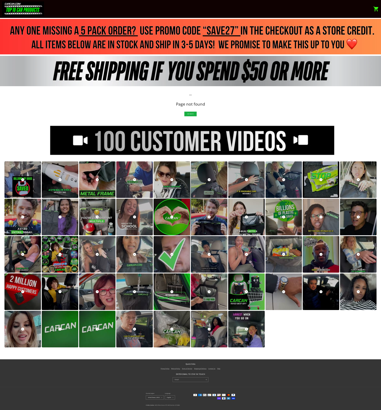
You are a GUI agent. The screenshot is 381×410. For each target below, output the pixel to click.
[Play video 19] (320, 216)
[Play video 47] (246, 329)
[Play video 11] (22, 216)
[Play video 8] (283, 179)
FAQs (218, 368)
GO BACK (190, 114)
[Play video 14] (134, 216)
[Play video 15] (171, 216)
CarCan (152, 405)
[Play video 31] (22, 291)
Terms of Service (187, 368)
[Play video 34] (134, 291)
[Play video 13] (97, 216)
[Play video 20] (358, 216)
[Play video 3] (97, 179)
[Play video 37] (246, 291)
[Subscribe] (206, 379)
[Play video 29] (320, 254)
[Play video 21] (22, 254)
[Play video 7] (246, 179)
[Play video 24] (134, 254)
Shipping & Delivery (200, 368)
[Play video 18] (283, 216)
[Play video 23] (97, 254)
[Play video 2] (60, 179)
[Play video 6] (209, 179)
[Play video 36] (209, 291)
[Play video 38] (283, 291)
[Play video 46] (209, 329)
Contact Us (211, 368)
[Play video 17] (246, 216)
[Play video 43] (97, 329)
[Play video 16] (209, 216)
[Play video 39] (320, 291)
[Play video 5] (171, 179)
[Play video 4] (134, 179)
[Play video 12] (60, 216)
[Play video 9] (320, 179)
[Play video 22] (60, 254)
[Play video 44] (134, 329)
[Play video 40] (358, 291)
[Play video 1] (22, 179)
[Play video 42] (60, 329)
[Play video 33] (97, 291)
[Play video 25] (171, 254)
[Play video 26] (209, 254)
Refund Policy (175, 368)
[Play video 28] (283, 254)
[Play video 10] (358, 179)
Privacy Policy (165, 368)
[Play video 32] (60, 291)
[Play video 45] (171, 329)
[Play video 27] (246, 254)
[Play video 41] (22, 329)
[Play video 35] (171, 291)
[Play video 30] (358, 254)
